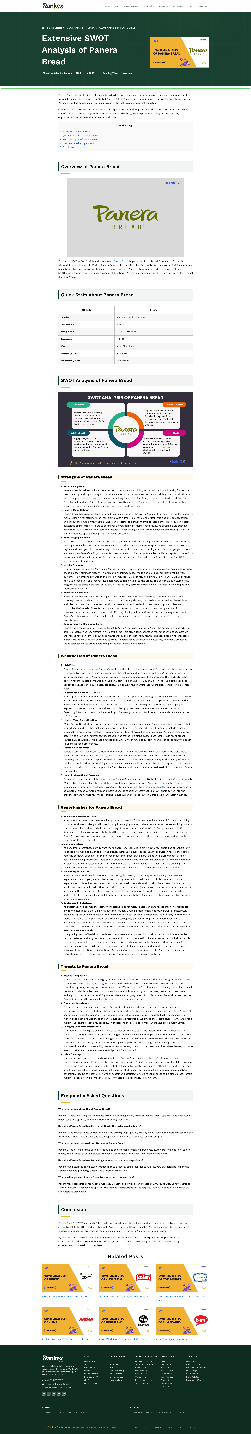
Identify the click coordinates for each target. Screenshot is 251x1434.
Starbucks (148, 787)
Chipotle (160, 787)
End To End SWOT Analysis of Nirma (65, 1339)
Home (107, 6)
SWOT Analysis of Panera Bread (79, 139)
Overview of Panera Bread (75, 131)
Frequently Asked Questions (77, 143)
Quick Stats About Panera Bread (79, 135)
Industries (163, 6)
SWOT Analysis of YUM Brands (175, 1339)
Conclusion (67, 147)
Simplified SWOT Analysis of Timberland (124, 1339)
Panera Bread (121, 261)
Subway (99, 983)
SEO (117, 6)
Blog (192, 6)
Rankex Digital (56, 1427)
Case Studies (178, 6)
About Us (203, 6)
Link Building (149, 6)
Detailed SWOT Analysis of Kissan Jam (123, 1296)
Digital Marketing (131, 6)
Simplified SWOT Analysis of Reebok (65, 1296)
